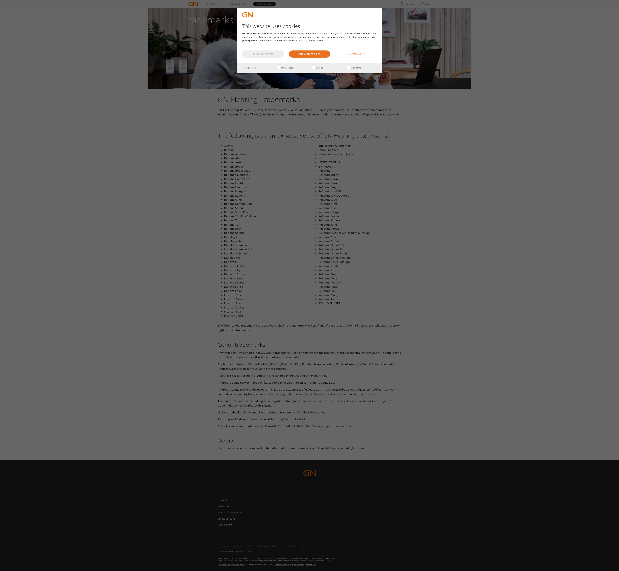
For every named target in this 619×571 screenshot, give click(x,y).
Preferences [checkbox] (287, 67)
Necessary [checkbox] (251, 67)
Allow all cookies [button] (309, 54)
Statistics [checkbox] (320, 67)
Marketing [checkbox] (356, 67)
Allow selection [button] (263, 54)
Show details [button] (355, 54)
